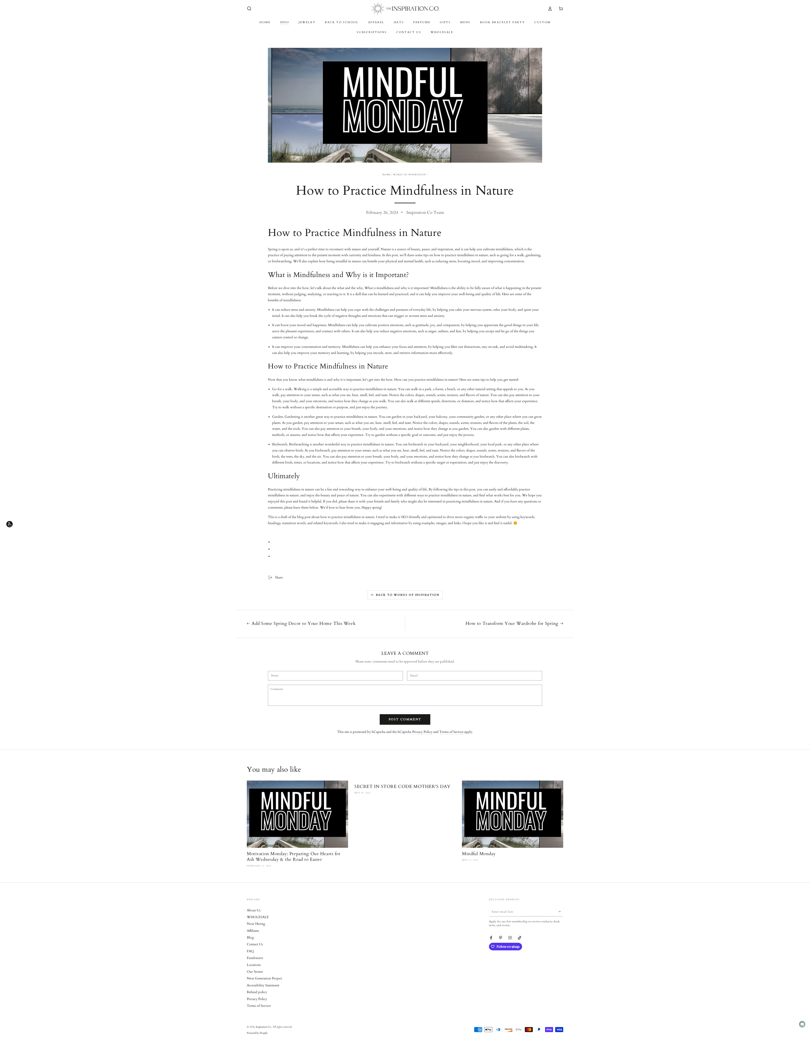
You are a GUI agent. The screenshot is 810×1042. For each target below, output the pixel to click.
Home (386, 174)
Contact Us (255, 944)
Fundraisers (255, 958)
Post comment (405, 719)
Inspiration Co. (263, 1027)
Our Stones (255, 971)
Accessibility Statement (263, 985)
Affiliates (253, 930)
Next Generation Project (264, 978)
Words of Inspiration (409, 174)
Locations (254, 965)
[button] (249, 8)
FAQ (250, 951)
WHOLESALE (258, 917)
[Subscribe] (560, 911)
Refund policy (257, 992)
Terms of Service (451, 732)
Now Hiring (256, 923)
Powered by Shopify (257, 1033)
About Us (254, 910)
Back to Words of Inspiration (408, 595)
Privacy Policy (422, 732)
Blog (250, 937)
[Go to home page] (405, 8)
